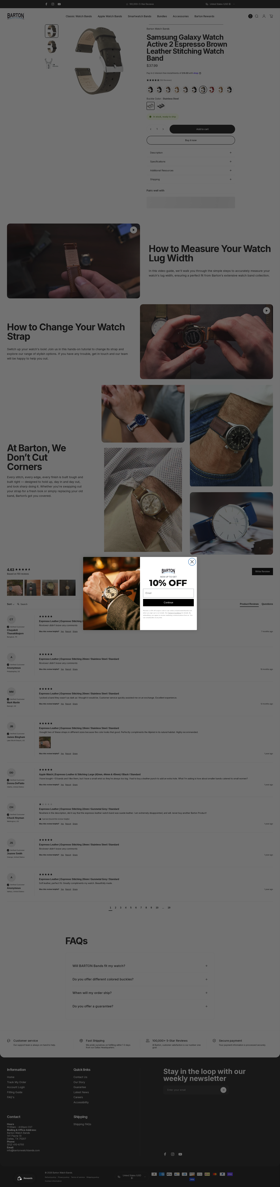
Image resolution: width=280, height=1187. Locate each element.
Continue (168, 602)
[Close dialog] (192, 561)
